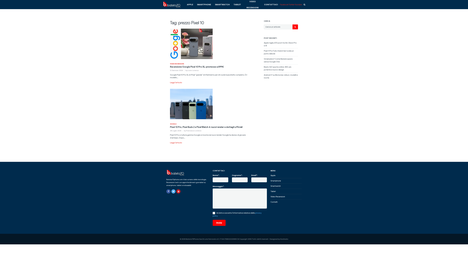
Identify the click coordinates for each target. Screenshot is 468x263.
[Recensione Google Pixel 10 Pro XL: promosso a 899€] (191, 43)
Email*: (254, 175)
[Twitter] (173, 191)
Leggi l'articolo (176, 82)
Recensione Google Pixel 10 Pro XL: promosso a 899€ (197, 67)
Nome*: (216, 175)
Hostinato (284, 239)
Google (173, 124)
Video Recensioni (177, 64)
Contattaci (271, 4)
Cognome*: (237, 175)
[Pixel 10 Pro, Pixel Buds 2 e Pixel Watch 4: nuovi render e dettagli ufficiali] (191, 104)
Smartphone (204, 4)
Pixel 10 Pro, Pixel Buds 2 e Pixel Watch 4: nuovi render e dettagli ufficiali (206, 127)
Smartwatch (222, 4)
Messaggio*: (218, 186)
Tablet (237, 4)
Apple (190, 4)
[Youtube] (178, 191)
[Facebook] (168, 191)
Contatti (274, 202)
